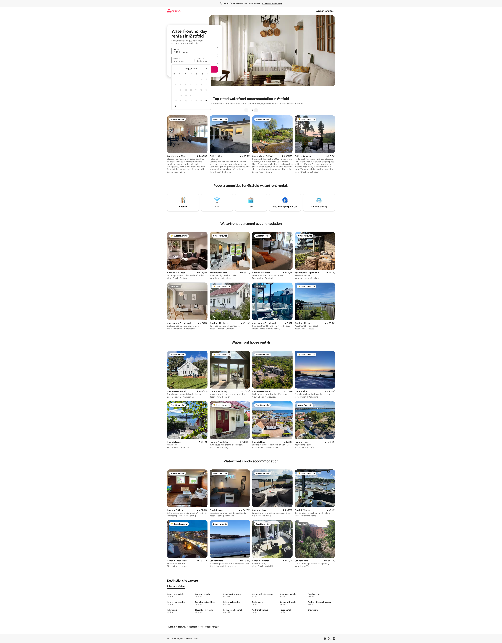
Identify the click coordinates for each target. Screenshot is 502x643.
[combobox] (195, 52)
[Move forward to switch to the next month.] (206, 69)
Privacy (189, 638)
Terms (196, 638)
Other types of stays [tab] (176, 586)
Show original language (272, 3)
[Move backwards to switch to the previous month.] (176, 69)
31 (176, 106)
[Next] (256, 110)
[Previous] (246, 110)
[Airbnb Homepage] (173, 11)
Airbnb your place (324, 11)
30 (206, 101)
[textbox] (183, 61)
